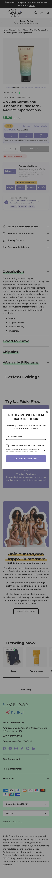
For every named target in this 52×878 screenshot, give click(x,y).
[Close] (47, 412)
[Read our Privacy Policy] (44, 449)
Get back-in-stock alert (26, 459)
